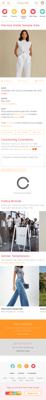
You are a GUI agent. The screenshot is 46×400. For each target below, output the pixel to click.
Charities (40, 378)
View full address (9, 104)
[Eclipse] (19, 231)
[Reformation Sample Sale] (19, 286)
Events (12, 378)
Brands (31, 378)
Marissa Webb (20, 114)
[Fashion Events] (14, 11)
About (12, 373)
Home (5, 378)
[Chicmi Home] (4, 11)
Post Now (6, 170)
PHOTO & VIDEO (19, 170)
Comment (9, 132)
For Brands (32, 373)
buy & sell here (24, 149)
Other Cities (29, 380)
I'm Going (10, 123)
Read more (6, 126)
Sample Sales (20, 21)
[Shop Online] (33, 11)
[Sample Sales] (23, 11)
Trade (21, 380)
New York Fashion (7, 21)
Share (38, 132)
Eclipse (16, 117)
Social (14, 380)
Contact (21, 373)
